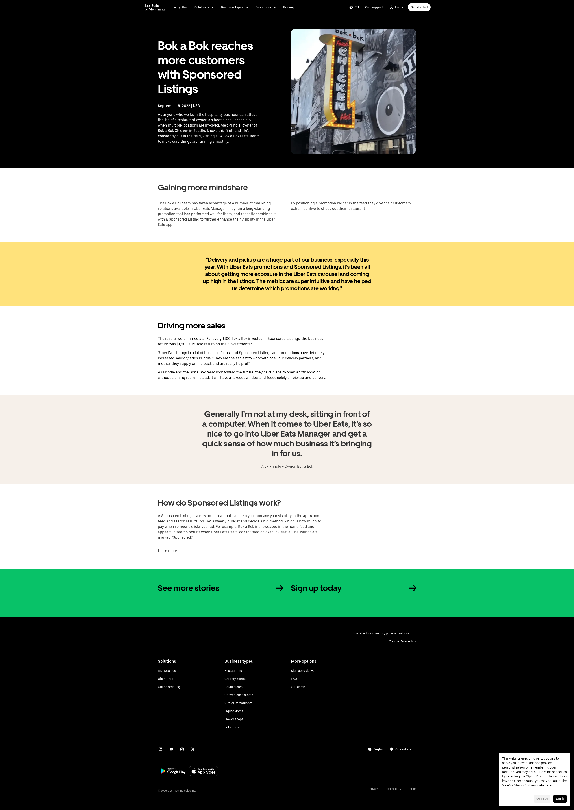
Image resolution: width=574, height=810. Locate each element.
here (548, 785)
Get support (374, 7)
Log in (399, 7)
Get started (419, 7)
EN (357, 7)
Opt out (542, 799)
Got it (560, 799)
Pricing (288, 7)
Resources (263, 7)
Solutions (201, 7)
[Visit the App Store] (203, 771)
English (379, 749)
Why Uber (181, 7)
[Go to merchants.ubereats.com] (154, 7)
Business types (232, 7)
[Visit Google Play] (173, 771)
